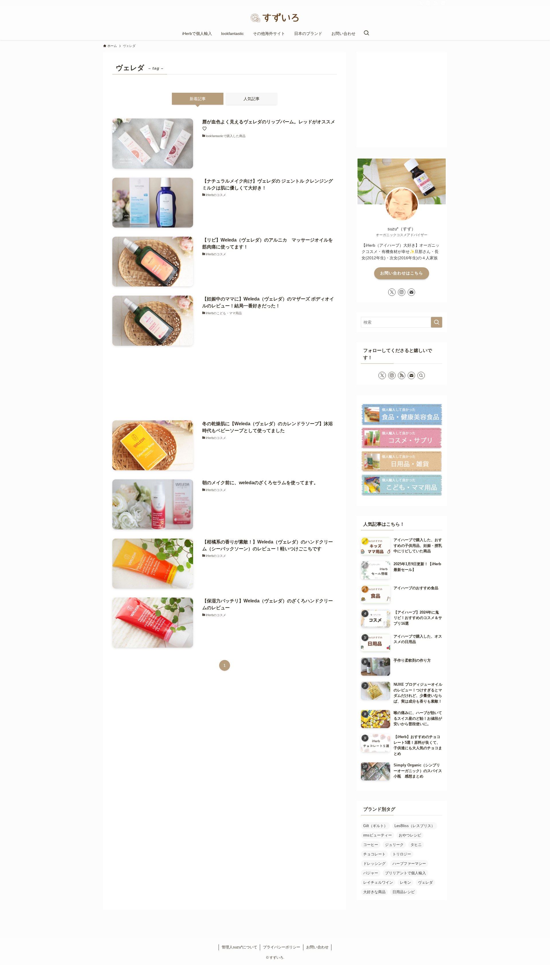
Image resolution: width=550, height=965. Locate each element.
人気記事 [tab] (251, 98)
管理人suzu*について (239, 947)
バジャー (370, 873)
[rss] (435, 3)
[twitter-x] (421, 3)
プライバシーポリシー (281, 947)
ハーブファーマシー (409, 863)
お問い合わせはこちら (401, 273)
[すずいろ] (275, 17)
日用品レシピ (403, 892)
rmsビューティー (377, 835)
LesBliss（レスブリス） (414, 826)
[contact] (443, 3)
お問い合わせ (317, 947)
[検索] (421, 375)
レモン (405, 882)
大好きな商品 (374, 892)
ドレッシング (374, 863)
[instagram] (428, 3)
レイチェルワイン (378, 882)
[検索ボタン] (366, 33)
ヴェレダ (425, 882)
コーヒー (370, 845)
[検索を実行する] (436, 322)
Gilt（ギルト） (375, 826)
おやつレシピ (410, 835)
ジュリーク (394, 845)
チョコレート (374, 854)
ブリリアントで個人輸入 (405, 873)
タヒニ (416, 845)
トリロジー (401, 854)
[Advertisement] (224, 383)
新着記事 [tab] (198, 98)
